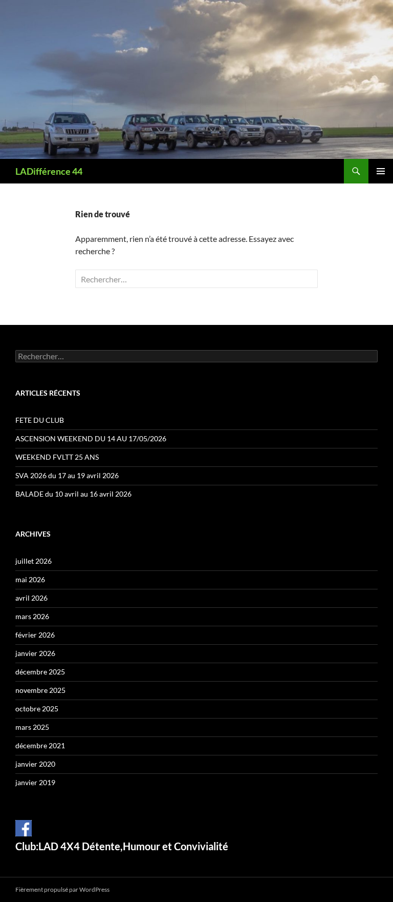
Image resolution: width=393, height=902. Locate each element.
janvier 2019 (35, 782)
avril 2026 (31, 597)
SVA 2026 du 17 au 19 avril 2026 (67, 475)
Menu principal (380, 171)
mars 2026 (32, 616)
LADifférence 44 (48, 171)
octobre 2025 (36, 708)
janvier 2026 (35, 653)
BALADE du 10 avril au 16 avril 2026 (73, 493)
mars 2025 (32, 727)
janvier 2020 (35, 764)
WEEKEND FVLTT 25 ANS (57, 457)
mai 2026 (30, 579)
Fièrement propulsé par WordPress (62, 889)
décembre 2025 (40, 671)
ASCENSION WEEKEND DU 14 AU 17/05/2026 (90, 438)
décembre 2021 (40, 745)
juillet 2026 (33, 561)
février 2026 (35, 634)
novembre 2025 (40, 690)
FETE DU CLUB (39, 420)
